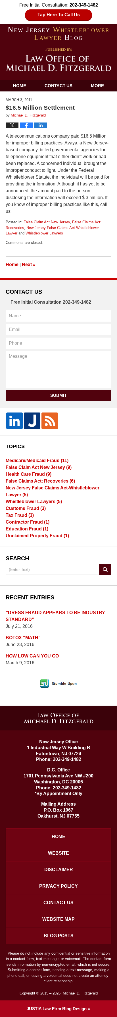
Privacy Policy (58, 886)
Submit (58, 395)
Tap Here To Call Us (58, 14)
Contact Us (58, 85)
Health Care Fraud (28, 474)
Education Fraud (27, 528)
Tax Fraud (20, 515)
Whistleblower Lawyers (44, 233)
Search (105, 569)
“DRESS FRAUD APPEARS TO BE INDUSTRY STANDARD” (55, 616)
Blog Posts (59, 935)
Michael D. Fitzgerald (80, 993)
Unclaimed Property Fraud (37, 535)
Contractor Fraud (27, 522)
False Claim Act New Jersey (47, 222)
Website (58, 853)
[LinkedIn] (14, 420)
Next (28, 264)
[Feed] (49, 420)
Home (19, 85)
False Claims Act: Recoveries (40, 481)
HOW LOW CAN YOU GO (32, 656)
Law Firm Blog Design (57, 1008)
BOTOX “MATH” (23, 637)
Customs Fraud (26, 508)
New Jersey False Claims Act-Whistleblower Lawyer (52, 491)
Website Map (58, 919)
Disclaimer (58, 869)
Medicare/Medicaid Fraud (37, 460)
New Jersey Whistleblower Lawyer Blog (58, 59)
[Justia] (32, 420)
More (97, 85)
